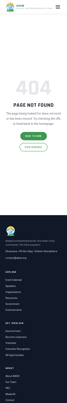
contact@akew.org (15, 258)
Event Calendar (13, 280)
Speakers (10, 286)
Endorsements (13, 310)
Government (12, 304)
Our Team (10, 382)
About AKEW (12, 376)
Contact (9, 400)
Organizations (13, 292)
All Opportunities (14, 355)
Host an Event (13, 331)
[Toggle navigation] (58, 7)
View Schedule (33, 147)
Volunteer (10, 343)
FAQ (7, 388)
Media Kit (10, 394)
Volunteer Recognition (17, 349)
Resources (11, 298)
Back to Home (33, 136)
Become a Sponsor (16, 337)
